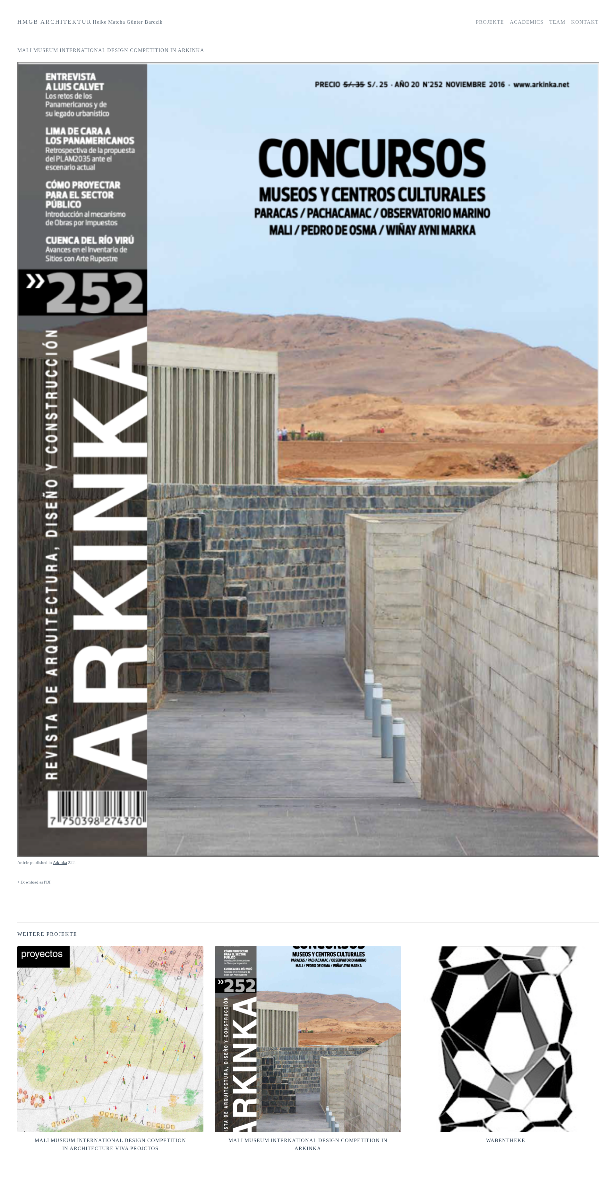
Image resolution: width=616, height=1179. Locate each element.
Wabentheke (505, 1140)
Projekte (490, 22)
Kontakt (585, 22)
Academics (526, 22)
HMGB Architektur (54, 22)
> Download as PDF (34, 882)
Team (557, 22)
